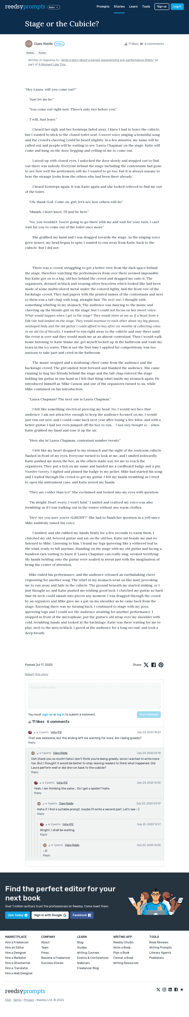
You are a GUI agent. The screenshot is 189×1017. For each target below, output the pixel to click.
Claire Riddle (60, 753)
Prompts (103, 6)
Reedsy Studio (123, 942)
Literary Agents (160, 952)
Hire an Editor (14, 947)
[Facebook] (176, 990)
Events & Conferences (92, 958)
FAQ (8, 1000)
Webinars (83, 963)
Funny (42, 53)
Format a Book (123, 958)
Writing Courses (88, 952)
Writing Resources (125, 963)
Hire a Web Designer (19, 973)
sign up (47, 714)
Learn (133, 6)
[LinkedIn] (170, 990)
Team (45, 947)
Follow (59, 44)
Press (45, 952)
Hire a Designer (15, 952)
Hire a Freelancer (17, 942)
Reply (31, 742)
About (45, 942)
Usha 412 (56, 732)
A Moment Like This (52, 64)
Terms (17, 1000)
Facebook (80, 915)
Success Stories (52, 963)
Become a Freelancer (55, 958)
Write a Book (121, 947)
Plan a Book (121, 952)
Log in (177, 6)
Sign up (162, 6)
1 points (46, 753)
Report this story (36, 674)
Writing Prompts (160, 947)
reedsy (25, 6)
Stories (119, 6)
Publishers (156, 958)
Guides (82, 947)
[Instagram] (164, 990)
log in (61, 714)
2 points (43, 732)
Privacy (29, 1000)
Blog (80, 942)
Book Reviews (158, 942)
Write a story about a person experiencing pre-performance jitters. (107, 60)
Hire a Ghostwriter (17, 963)
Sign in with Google (48, 915)
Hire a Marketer (15, 958)
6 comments (154, 44)
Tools (146, 6)
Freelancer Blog (88, 968)
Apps (52, 7)
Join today (15, 915)
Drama (30, 53)
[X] (158, 990)
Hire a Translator (16, 968)
